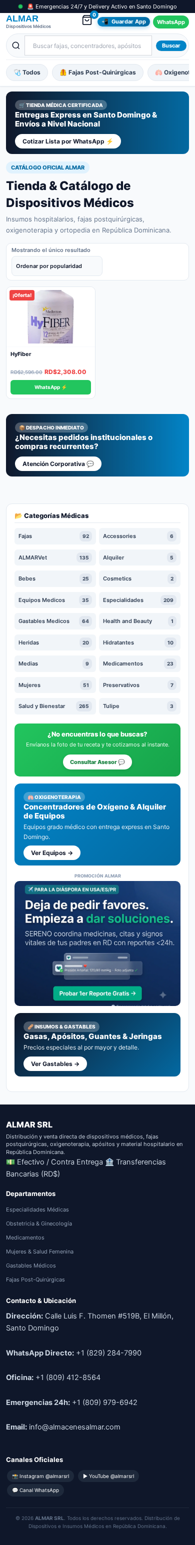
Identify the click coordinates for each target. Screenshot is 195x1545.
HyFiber (21, 354)
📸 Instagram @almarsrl (40, 1476)
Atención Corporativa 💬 (58, 464)
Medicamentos (25, 1237)
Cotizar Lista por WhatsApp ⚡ (68, 141)
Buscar (171, 45)
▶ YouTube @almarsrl (108, 1476)
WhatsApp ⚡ (50, 387)
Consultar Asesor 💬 (97, 762)
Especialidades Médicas (37, 1209)
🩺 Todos (27, 72)
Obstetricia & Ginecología (39, 1223)
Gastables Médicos (31, 1265)
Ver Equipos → (52, 852)
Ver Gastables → (55, 1064)
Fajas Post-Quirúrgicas (35, 1279)
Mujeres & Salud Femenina (40, 1251)
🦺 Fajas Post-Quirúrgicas (98, 72)
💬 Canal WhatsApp (35, 1490)
